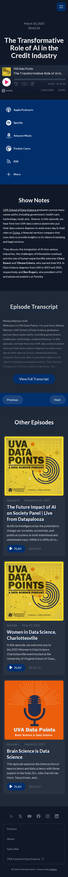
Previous (13, 399)
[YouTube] (29, 816)
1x (24, 84)
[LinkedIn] (56, 816)
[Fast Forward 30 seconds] (33, 84)
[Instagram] (47, 816)
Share (61, 90)
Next (57, 399)
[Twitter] (20, 816)
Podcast (12, 828)
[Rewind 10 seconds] (16, 84)
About (11, 838)
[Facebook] (38, 816)
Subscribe (47, 90)
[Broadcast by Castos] (7, 91)
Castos (53, 869)
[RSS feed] (11, 816)
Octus (16, 232)
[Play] (6, 82)
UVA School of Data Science (23, 859)
